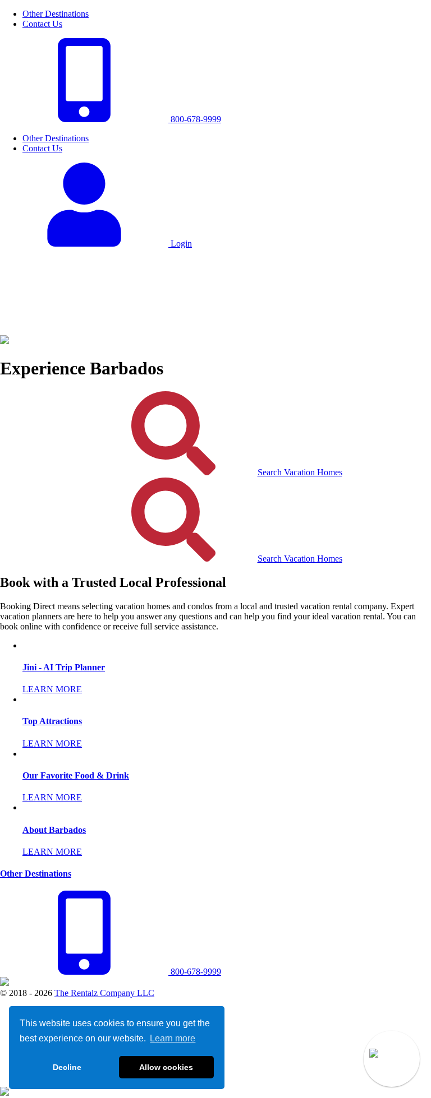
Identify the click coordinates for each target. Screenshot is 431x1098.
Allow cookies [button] (166, 1067)
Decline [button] (67, 1067)
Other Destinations (55, 13)
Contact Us (42, 24)
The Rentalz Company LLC (104, 993)
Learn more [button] (172, 1038)
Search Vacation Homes (300, 472)
